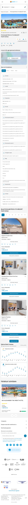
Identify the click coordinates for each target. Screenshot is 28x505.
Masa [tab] (16, 70)
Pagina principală (4, 11)
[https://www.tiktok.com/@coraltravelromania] (17, 445)
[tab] (14, 67)
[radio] (1, 30)
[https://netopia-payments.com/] (6, 487)
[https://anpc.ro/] (6, 483)
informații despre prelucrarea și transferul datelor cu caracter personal (12, 440)
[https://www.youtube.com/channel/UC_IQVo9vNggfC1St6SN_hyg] (14, 445)
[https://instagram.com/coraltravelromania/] (11, 445)
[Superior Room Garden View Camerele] (14, 226)
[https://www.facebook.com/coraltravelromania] (7, 445)
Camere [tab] (12, 70)
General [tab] (3, 70)
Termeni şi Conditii (11, 441)
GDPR (26, 497)
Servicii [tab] (8, 70)
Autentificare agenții (14, 490)
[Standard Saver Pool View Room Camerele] (14, 267)
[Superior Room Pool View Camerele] (14, 307)
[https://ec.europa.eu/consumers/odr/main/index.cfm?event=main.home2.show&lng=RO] (22, 483)
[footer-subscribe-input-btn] (25, 436)
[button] (12, 415)
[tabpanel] (14, 139)
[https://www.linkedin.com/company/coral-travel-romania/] (21, 445)
